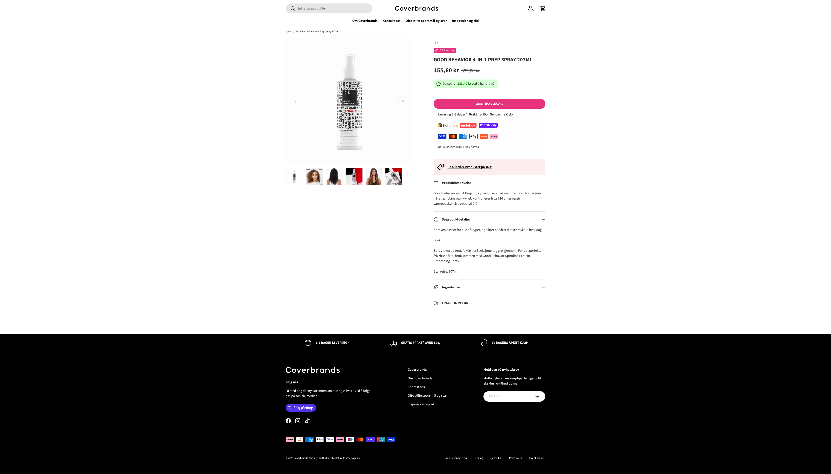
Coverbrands (301, 458)
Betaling (478, 458)
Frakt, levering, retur (456, 458)
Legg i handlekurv (489, 104)
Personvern (515, 458)
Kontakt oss (391, 20)
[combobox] (329, 8)
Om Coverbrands (364, 20)
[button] (543, 8)
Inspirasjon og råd (465, 20)
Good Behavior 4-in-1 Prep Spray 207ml (317, 31)
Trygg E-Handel (537, 458)
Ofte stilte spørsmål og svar (426, 20)
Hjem (288, 31)
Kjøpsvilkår (496, 458)
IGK (436, 43)
